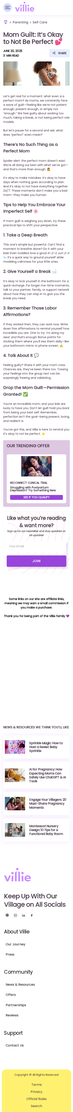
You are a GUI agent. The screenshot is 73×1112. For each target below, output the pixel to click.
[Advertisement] (36, 668)
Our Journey (15, 944)
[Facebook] (31, 915)
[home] (24, 7)
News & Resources (20, 984)
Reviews (12, 1015)
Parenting (20, 22)
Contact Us (15, 1045)
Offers (11, 994)
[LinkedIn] (23, 915)
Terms (36, 1084)
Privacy (36, 1091)
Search (36, 1106)
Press (10, 954)
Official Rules (36, 1099)
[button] (7, 7)
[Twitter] (7, 915)
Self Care (40, 22)
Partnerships (16, 1005)
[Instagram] (15, 915)
